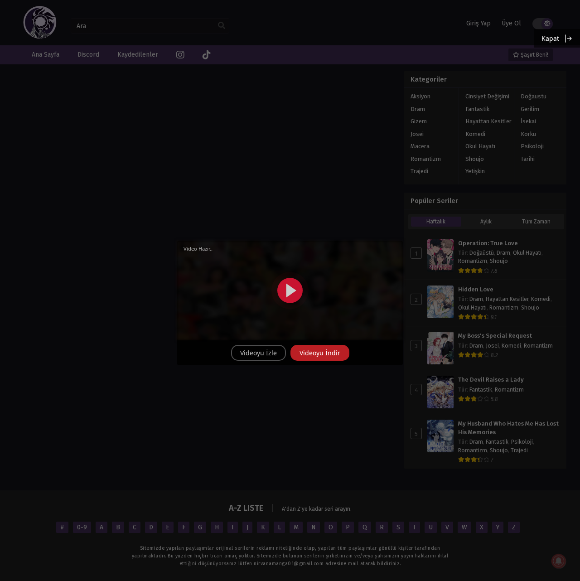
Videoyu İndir (320, 353)
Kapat (550, 38)
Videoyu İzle (258, 353)
